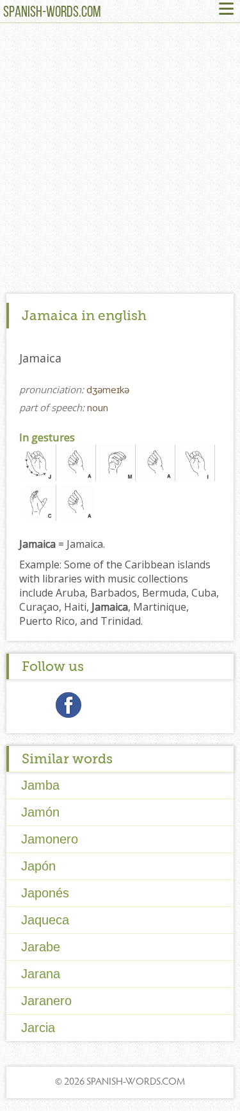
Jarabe (40, 947)
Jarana (40, 974)
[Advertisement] (120, 161)
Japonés (45, 893)
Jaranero (46, 1001)
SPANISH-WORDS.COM (52, 13)
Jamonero (49, 839)
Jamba (40, 785)
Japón (38, 866)
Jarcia (38, 1028)
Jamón (40, 812)
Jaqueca (45, 920)
